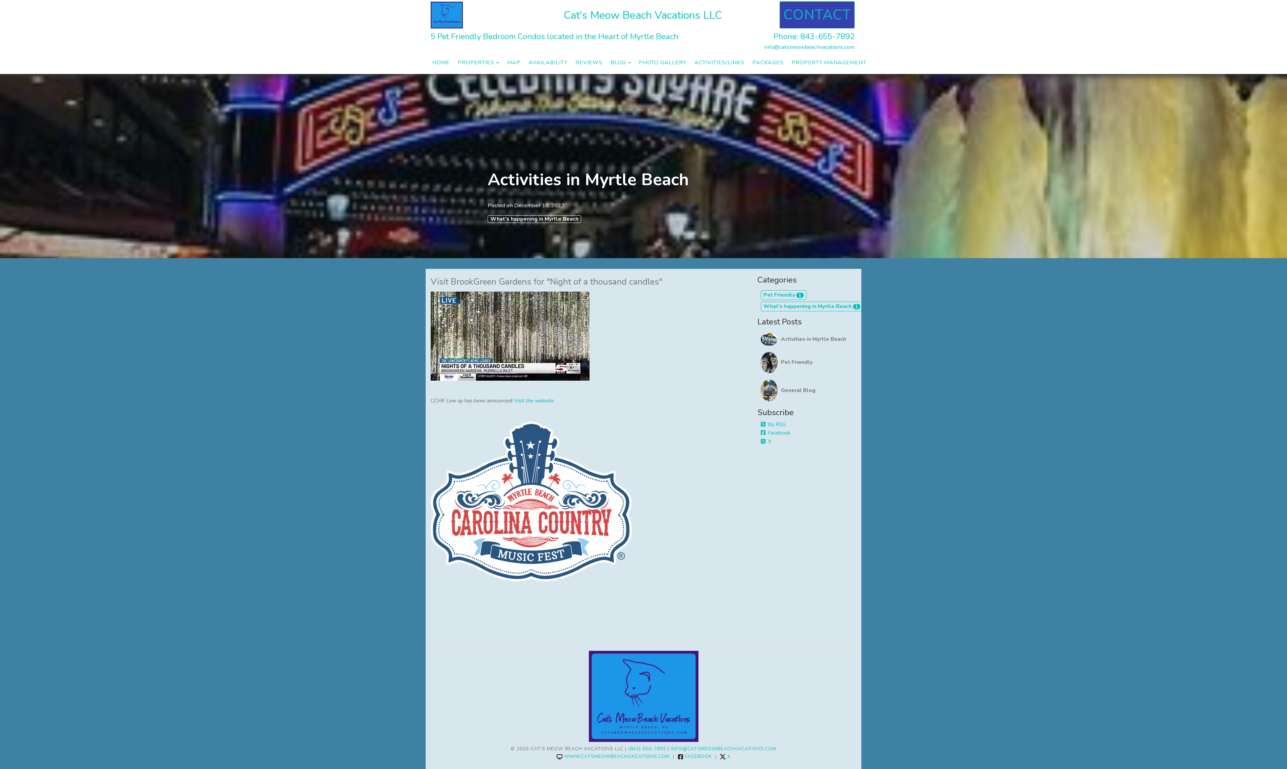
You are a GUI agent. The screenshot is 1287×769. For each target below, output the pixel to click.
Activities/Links (719, 62)
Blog (618, 62)
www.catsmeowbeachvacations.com (617, 756)
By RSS (777, 424)
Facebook (779, 433)
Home (441, 62)
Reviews (589, 62)
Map (513, 62)
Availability (548, 62)
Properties (476, 62)
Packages (768, 62)
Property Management (829, 62)
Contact (817, 14)
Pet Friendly (782, 295)
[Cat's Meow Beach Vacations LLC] (501, 15)
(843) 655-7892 (647, 749)
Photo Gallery (662, 62)
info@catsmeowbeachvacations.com (809, 47)
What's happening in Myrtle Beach (534, 219)
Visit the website (534, 400)
